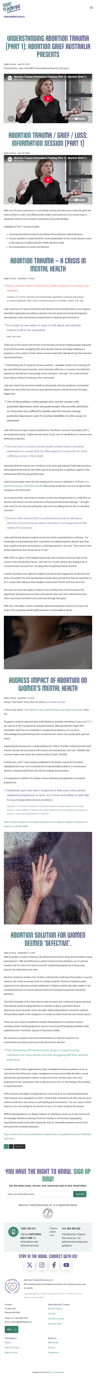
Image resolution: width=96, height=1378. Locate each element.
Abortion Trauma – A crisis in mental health (48, 265)
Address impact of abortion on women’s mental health (48, 684)
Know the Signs (55, 1324)
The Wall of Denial (56, 1319)
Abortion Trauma (55, 1309)
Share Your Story (12, 1347)
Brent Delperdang (57, 1372)
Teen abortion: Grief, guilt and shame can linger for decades (53, 709)
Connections (53, 1352)
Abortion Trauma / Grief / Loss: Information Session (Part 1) (48, 139)
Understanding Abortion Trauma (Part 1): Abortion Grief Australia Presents (48, 46)
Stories (8, 1342)
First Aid (51, 1314)
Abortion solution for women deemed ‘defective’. (48, 939)
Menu (92, 7)
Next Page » (20, 1146)
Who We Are (53, 1342)
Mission (51, 1347)
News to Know (11, 1352)
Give (9, 1329)
